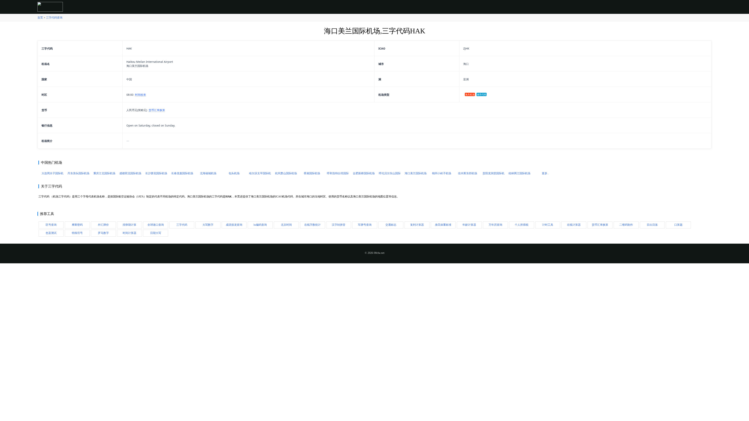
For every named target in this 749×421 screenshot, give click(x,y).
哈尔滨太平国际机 (260, 173)
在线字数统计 (312, 224)
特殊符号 (77, 233)
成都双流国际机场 (130, 173)
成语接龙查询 (234, 224)
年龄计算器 (469, 224)
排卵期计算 (129, 224)
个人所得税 (521, 224)
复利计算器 (417, 224)
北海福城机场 (208, 173)
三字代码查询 (54, 17)
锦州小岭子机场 (441, 173)
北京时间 (286, 224)
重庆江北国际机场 (104, 173)
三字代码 (181, 224)
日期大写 (155, 233)
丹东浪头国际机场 (78, 173)
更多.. (545, 173)
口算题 (678, 224)
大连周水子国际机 (52, 173)
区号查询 (51, 224)
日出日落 (652, 224)
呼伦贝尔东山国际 (390, 173)
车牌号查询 (365, 224)
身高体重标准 (443, 224)
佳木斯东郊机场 (467, 173)
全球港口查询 (155, 224)
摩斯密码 (77, 224)
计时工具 (547, 224)
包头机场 (234, 173)
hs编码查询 (260, 224)
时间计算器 (129, 233)
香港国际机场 (312, 173)
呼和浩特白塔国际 (338, 173)
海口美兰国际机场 (416, 173)
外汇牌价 (103, 224)
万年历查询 (495, 224)
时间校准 (140, 94)
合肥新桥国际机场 (364, 173)
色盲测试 (51, 233)
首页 (40, 17)
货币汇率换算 (157, 110)
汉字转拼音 (338, 224)
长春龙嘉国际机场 (182, 173)
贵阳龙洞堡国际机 (493, 173)
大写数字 (207, 224)
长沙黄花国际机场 (156, 173)
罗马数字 (103, 233)
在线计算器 (574, 224)
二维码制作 (626, 224)
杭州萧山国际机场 (286, 173)
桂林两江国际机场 (519, 173)
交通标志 (390, 224)
